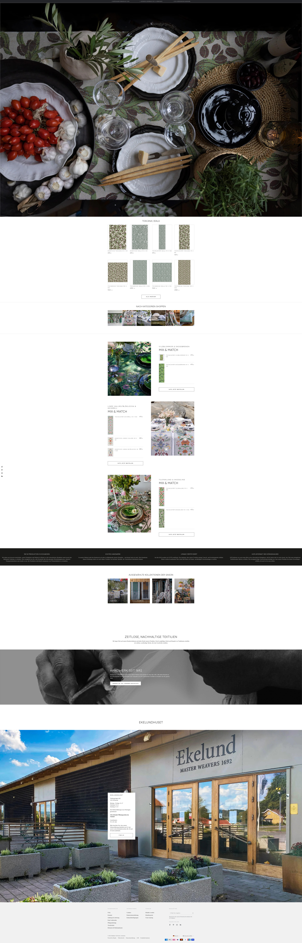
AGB (138, 938)
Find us (121, 835)
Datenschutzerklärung (132, 915)
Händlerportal (149, 915)
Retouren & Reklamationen (115, 928)
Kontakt (110, 915)
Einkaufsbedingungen (132, 917)
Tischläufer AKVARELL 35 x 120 (126, 416)
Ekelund (113, 935)
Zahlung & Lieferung (113, 917)
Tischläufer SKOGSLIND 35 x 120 (177, 509)
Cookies (129, 912)
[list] (151, 557)
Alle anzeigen (151, 296)
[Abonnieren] (193, 913)
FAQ (109, 912)
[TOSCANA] (118, 237)
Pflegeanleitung (112, 922)
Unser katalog (149, 917)
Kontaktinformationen (145, 938)
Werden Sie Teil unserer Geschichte (126, 683)
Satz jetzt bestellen (176, 389)
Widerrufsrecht (121, 938)
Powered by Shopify (112, 938)
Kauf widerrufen (112, 920)
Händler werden (149, 912)
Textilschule (111, 925)
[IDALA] (140, 237)
